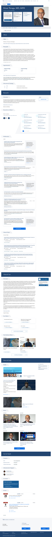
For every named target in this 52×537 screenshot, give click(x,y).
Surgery (4, 4)
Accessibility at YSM (23, 532)
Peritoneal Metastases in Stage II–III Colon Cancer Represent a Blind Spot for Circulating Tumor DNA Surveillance (14, 158)
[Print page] (10, 30)
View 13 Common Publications (28, 122)
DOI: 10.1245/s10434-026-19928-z (13, 153)
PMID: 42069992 (9, 186)
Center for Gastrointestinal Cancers (14, 77)
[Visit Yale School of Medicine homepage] (8, 519)
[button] (41, 16)
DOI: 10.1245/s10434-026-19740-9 (14, 186)
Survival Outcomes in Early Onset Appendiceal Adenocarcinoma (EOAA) (14, 166)
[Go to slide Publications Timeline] (4, 118)
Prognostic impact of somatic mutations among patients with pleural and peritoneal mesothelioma (13, 142)
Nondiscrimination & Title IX (34, 532)
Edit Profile (4, 515)
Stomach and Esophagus (7, 242)
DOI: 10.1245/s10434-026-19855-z (15, 169)
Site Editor (13, 532)
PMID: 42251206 (10, 169)
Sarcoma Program (8, 79)
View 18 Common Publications (28, 117)
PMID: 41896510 (12, 213)
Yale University (13, 533)
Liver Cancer (11, 251)
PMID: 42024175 (23, 193)
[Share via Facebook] (5, 30)
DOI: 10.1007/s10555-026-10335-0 (28, 193)
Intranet (3, 532)
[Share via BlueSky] (7, 30)
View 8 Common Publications (27, 128)
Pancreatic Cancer (16, 251)
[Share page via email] (9, 30)
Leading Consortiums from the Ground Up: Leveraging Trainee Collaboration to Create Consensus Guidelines (13, 183)
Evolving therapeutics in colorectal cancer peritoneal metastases (13, 191)
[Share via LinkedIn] (6, 30)
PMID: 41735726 (17, 222)
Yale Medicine (27, 79)
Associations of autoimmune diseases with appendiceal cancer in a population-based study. (17, 174)
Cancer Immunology (6, 77)
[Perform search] (48, 0)
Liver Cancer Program (20, 78)
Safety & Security (42, 532)
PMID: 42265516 (17, 160)
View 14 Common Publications (42, 117)
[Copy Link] (48, 34)
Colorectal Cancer (21, 251)
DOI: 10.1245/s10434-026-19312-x (18, 213)
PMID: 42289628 (8, 153)
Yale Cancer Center (22, 79)
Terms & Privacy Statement (5, 533)
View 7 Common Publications (41, 128)
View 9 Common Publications (41, 122)
